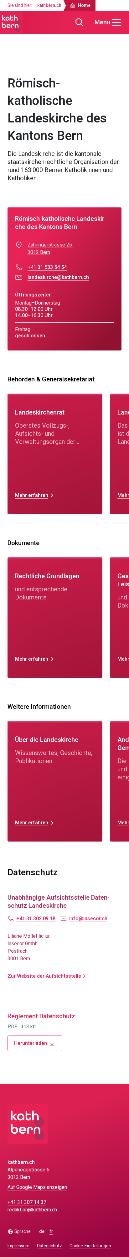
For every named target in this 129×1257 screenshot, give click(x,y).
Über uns (41, 62)
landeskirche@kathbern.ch (58, 277)
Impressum (18, 1246)
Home (19, 62)
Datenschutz (49, 1246)
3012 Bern (39, 252)
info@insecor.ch (88, 918)
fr (51, 1232)
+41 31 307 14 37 (27, 1202)
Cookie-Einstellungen (90, 1246)
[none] (55, 454)
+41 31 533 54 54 (47, 267)
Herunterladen (30, 1043)
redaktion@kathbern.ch (32, 1210)
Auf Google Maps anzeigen (37, 1187)
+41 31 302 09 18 (35, 918)
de (41, 1232)
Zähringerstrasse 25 (50, 245)
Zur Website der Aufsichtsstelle (44, 976)
